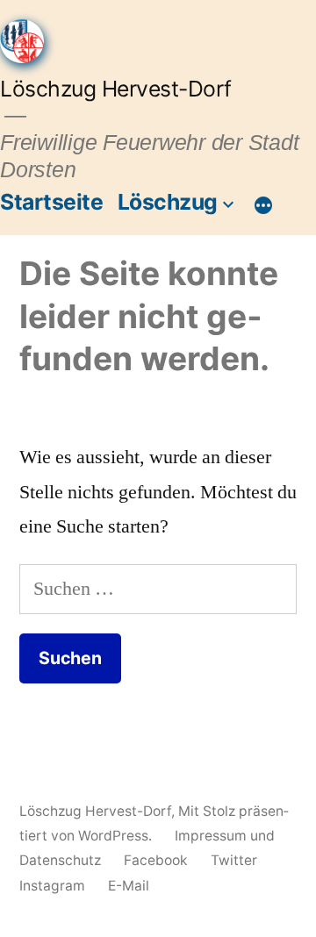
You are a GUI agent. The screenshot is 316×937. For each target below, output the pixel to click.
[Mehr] (263, 205)
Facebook (156, 860)
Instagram (52, 885)
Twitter (234, 860)
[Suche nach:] (158, 588)
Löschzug (168, 202)
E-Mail (128, 885)
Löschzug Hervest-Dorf (116, 88)
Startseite (51, 202)
